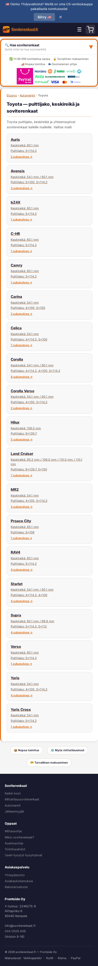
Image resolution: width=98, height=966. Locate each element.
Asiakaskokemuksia (19, 881)
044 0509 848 (15, 931)
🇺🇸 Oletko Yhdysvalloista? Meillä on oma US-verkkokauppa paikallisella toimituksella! (49, 6)
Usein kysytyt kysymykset (23, 855)
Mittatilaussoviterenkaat (22, 799)
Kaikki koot (13, 793)
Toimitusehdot (15, 849)
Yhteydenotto (15, 875)
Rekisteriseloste (16, 887)
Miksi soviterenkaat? (19, 837)
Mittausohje (13, 831)
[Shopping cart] (90, 29)
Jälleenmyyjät (14, 811)
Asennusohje (14, 843)
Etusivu (12, 95)
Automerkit (27, 95)
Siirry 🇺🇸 (44, 17)
